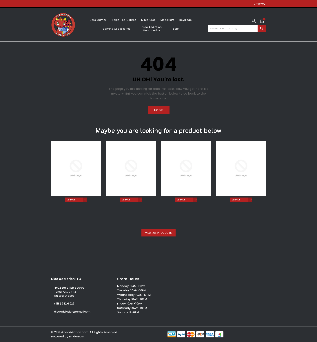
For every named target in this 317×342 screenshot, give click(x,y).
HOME (158, 110)
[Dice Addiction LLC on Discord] (74, 3)
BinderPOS (76, 336)
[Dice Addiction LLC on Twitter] (53, 3)
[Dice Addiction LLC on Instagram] (60, 3)
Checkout (260, 3)
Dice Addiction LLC (66, 279)
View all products (158, 233)
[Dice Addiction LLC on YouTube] (67, 3)
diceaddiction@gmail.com (72, 311)
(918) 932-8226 (64, 303)
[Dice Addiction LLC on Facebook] (46, 3)
